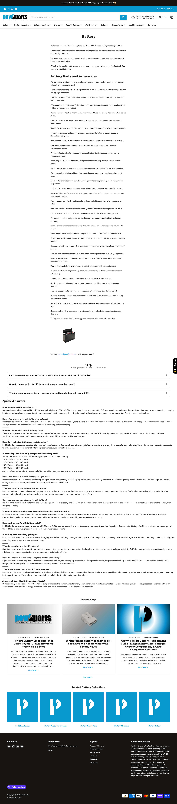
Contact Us (94, 759)
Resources (152, 25)
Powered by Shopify (14, 797)
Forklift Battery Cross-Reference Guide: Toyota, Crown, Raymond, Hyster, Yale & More (33, 643)
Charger (57, 25)
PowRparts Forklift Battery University (62, 746)
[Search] (123, 17)
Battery (6, 25)
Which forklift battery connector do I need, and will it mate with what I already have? (88, 643)
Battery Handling (41, 25)
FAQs (50, 750)
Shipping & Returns (97, 746)
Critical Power (117, 25)
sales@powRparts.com (67, 354)
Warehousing (91, 25)
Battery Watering (22, 25)
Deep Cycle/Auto (73, 25)
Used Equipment (136, 25)
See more (87, 677)
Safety (104, 25)
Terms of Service (96, 749)
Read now (32, 670)
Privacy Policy (95, 752)
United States (164, 9)
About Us (93, 756)
